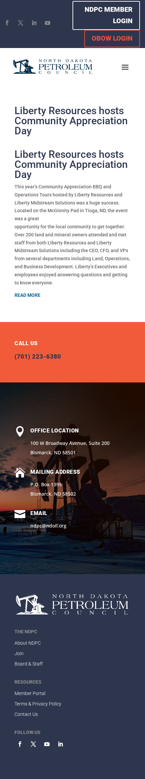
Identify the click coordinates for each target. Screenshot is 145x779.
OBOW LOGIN (112, 38)
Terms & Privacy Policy (37, 703)
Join (19, 653)
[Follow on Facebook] (7, 22)
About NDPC (27, 643)
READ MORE (27, 295)
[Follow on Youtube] (47, 22)
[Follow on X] (20, 22)
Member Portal (30, 693)
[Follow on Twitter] (33, 744)
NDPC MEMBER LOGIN (109, 15)
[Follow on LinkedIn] (34, 22)
